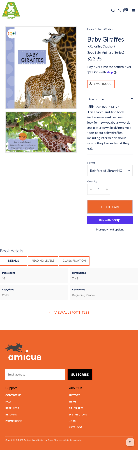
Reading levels (42, 260)
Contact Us (13, 395)
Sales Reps (76, 408)
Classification (74, 260)
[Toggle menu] (132, 10)
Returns (11, 414)
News (73, 401)
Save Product (103, 83)
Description (95, 99)
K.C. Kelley (94, 46)
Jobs (72, 421)
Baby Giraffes (105, 29)
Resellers (12, 408)
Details (13, 260)
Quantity (92, 181)
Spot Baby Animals (100, 52)
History (74, 395)
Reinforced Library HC (106, 171)
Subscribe (80, 375)
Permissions (13, 421)
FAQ (8, 401)
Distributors (78, 414)
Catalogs (75, 427)
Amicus (27, 440)
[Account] (119, 10)
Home (90, 29)
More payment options (110, 229)
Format (91, 162)
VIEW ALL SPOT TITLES (71, 312)
